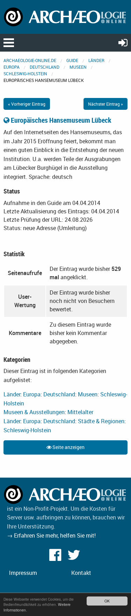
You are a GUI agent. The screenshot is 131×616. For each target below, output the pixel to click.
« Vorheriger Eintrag (26, 104)
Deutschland (44, 67)
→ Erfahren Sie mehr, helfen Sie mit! (51, 535)
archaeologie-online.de (29, 60)
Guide (72, 60)
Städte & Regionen (101, 421)
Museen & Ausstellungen (34, 412)
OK (107, 600)
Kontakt (81, 573)
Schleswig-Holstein (25, 73)
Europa (11, 67)
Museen (78, 67)
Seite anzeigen (68, 447)
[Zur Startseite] (65, 16)
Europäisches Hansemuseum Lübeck (60, 120)
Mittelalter (80, 412)
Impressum (23, 573)
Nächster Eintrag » (105, 104)
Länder (96, 60)
